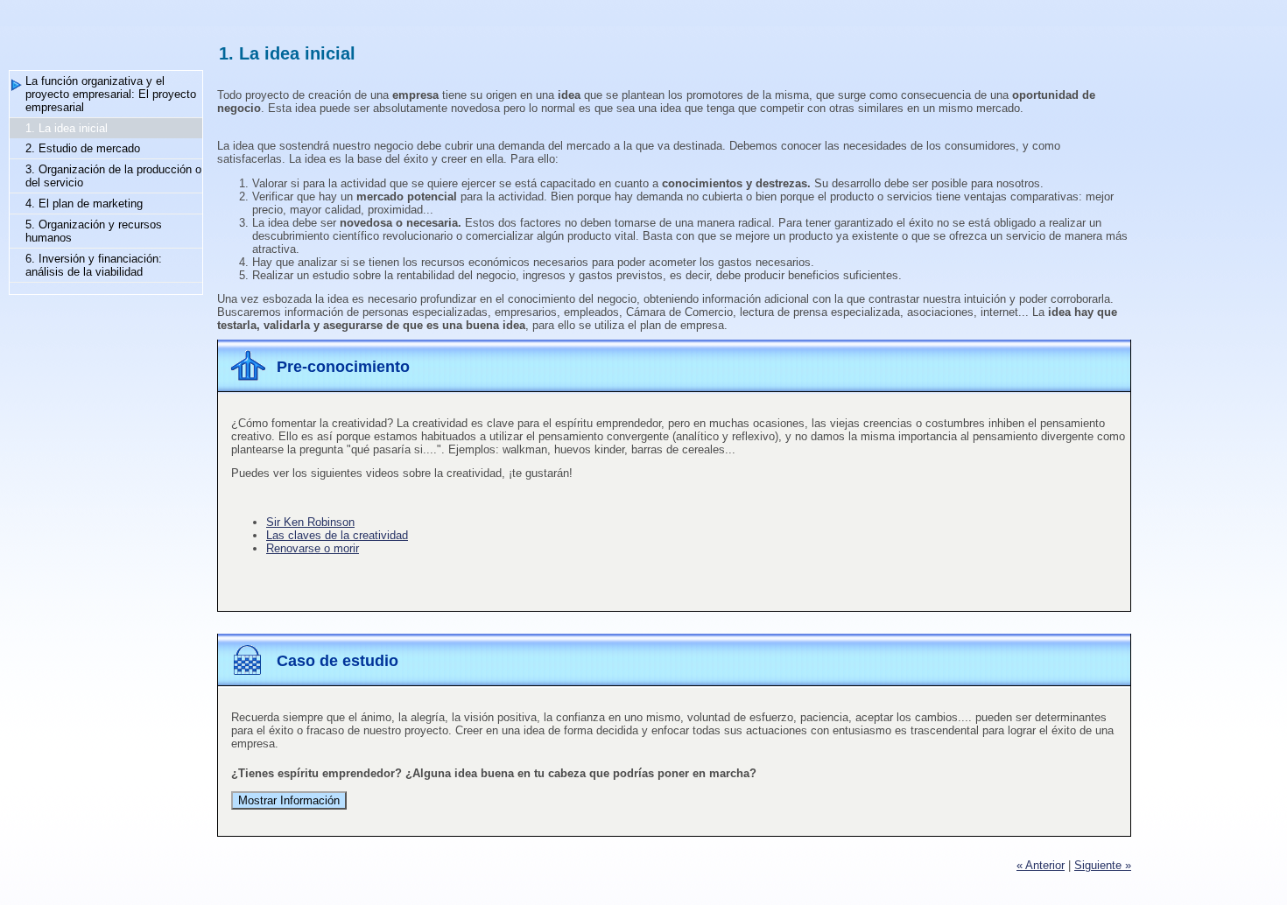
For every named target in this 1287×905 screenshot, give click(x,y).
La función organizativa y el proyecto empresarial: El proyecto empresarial (110, 94)
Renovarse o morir (312, 548)
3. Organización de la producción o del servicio (113, 176)
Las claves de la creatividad (337, 535)
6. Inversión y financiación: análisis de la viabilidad (93, 265)
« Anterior (1040, 865)
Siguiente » (1102, 865)
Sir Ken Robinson (310, 522)
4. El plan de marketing (84, 203)
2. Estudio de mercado (82, 148)
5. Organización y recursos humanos (93, 231)
